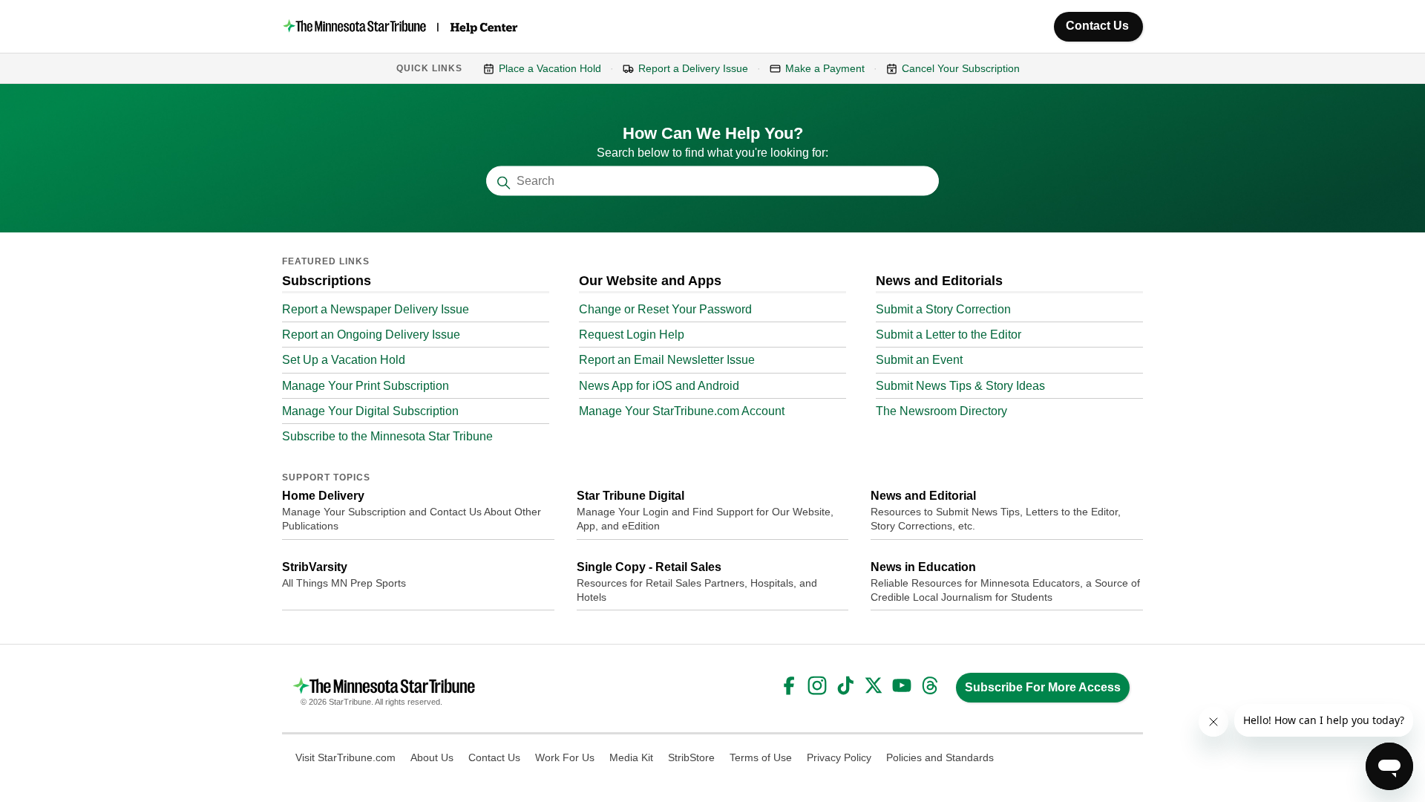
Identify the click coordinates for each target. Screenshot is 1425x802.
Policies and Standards (940, 757)
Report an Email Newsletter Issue (667, 359)
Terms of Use (761, 757)
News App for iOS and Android (659, 385)
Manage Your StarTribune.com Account (681, 411)
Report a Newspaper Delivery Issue (375, 309)
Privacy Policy (839, 757)
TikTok (845, 685)
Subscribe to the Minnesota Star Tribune (387, 436)
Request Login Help (631, 334)
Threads (930, 685)
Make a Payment (825, 68)
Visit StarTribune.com (345, 757)
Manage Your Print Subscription (365, 385)
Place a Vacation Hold (550, 68)
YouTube (902, 685)
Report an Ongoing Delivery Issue (371, 334)
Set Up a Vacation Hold (343, 359)
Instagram (817, 685)
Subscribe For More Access (1043, 687)
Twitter (873, 685)
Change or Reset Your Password (665, 309)
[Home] (401, 26)
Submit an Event (919, 359)
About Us (431, 757)
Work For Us (564, 757)
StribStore (691, 757)
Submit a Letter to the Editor (948, 334)
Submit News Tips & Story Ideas (960, 385)
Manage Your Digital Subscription (370, 411)
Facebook (789, 685)
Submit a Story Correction (943, 309)
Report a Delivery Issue (693, 68)
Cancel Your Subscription (961, 68)
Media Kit (631, 757)
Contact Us (1097, 25)
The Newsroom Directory (941, 411)
